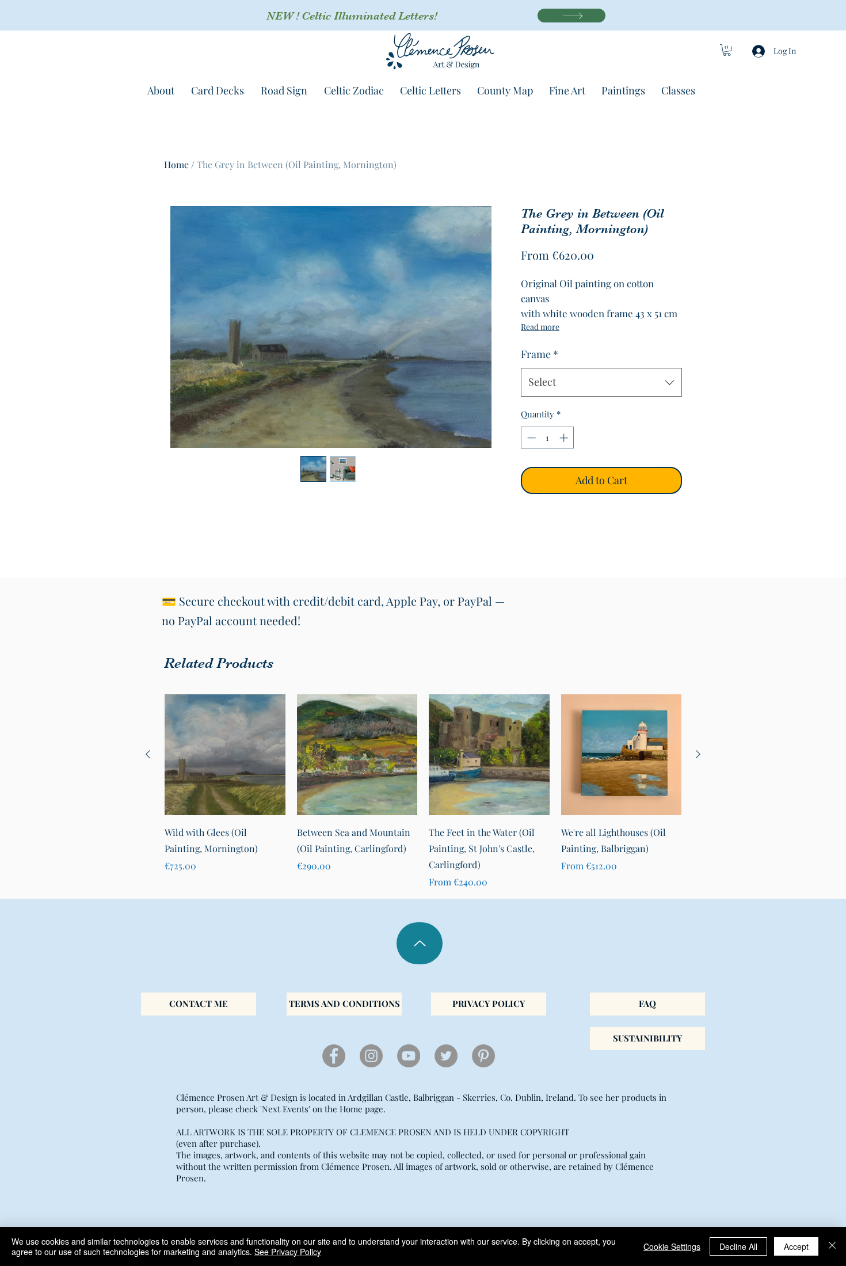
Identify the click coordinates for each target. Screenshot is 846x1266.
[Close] (832, 1246)
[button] (727, 50)
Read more (540, 326)
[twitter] (446, 1055)
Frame (539, 354)
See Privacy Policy (287, 1251)
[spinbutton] (547, 437)
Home (176, 164)
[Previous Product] (148, 754)
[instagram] (371, 1055)
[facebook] (333, 1055)
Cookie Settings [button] (671, 1246)
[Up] (420, 943)
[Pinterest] (483, 1055)
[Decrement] (530, 437)
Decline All (738, 1246)
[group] (423, 791)
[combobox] (601, 382)
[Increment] (565, 437)
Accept (796, 1246)
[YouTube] (408, 1055)
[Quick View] (225, 754)
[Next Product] (698, 754)
